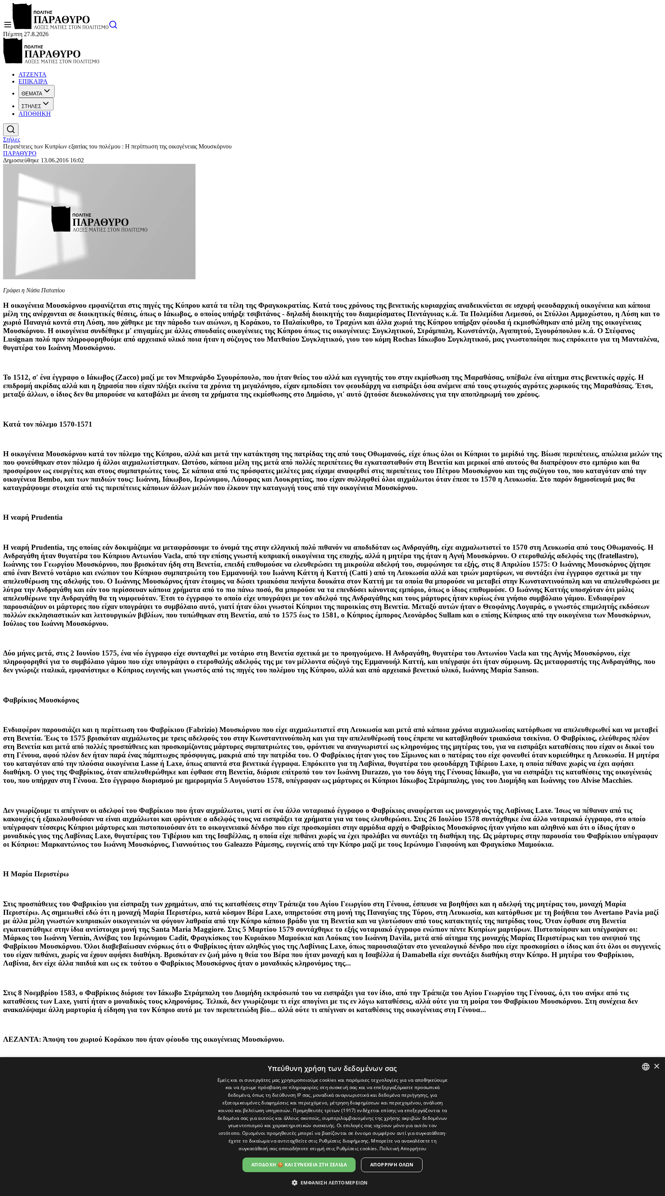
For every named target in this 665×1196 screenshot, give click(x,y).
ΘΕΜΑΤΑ (32, 94)
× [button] (656, 1066)
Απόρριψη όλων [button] (391, 1164)
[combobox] (646, 1067)
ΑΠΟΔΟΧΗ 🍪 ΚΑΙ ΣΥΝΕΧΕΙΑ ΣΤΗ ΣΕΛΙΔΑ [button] (299, 1164)
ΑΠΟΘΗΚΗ (34, 113)
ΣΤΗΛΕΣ (31, 106)
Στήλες (11, 139)
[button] (332, 1182)
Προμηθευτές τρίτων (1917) (324, 1110)
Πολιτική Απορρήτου (402, 1148)
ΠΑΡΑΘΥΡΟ (20, 153)
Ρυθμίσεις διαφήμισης (344, 1141)
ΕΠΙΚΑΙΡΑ (33, 81)
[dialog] (332, 1126)
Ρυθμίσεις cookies (356, 1148)
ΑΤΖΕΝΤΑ (32, 74)
